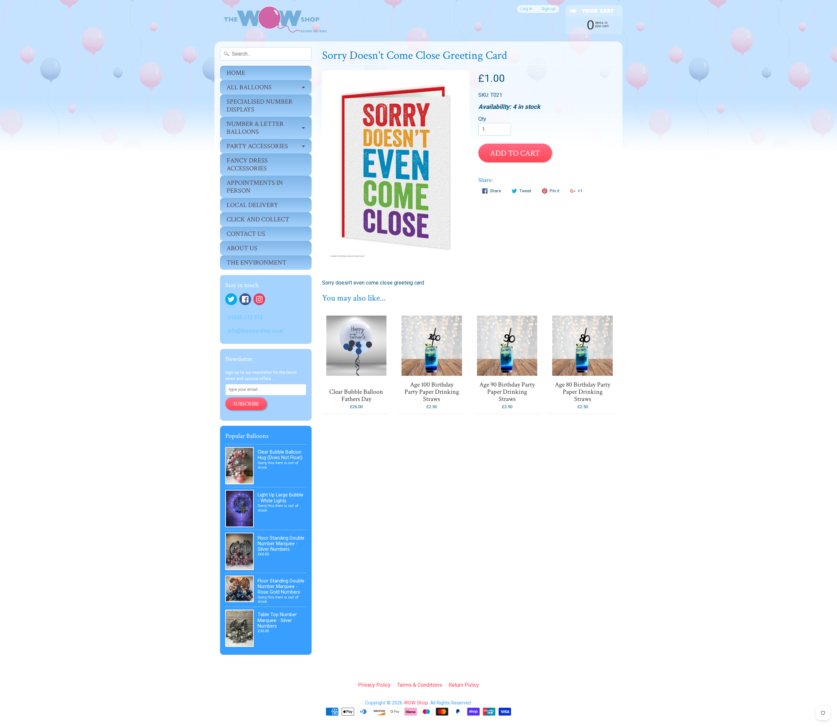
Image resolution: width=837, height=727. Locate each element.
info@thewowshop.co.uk (255, 331)
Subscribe (246, 404)
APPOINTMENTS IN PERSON (255, 187)
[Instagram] (259, 299)
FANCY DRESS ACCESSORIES (247, 164)
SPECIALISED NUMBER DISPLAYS (260, 105)
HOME (236, 73)
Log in (526, 9)
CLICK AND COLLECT (258, 219)
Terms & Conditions (419, 685)
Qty (482, 119)
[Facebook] (245, 299)
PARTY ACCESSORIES (257, 146)
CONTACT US (246, 234)
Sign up (548, 9)
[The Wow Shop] (271, 20)
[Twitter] (231, 299)
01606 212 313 (245, 317)
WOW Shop (416, 703)
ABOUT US (242, 248)
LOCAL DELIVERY (252, 205)
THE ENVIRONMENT (256, 262)
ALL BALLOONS (249, 87)
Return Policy (464, 685)
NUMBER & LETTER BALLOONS (255, 128)
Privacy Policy (374, 685)
